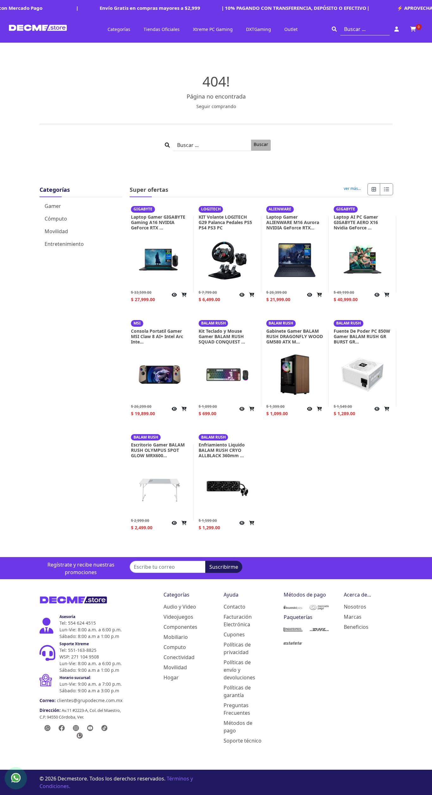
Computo (175, 647)
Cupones (234, 634)
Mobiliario (176, 637)
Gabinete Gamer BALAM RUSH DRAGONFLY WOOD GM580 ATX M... (294, 336)
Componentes (180, 626)
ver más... (352, 188)
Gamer (53, 206)
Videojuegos (178, 616)
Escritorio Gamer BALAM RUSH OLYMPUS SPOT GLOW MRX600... (158, 450)
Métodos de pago (238, 726)
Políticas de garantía (237, 691)
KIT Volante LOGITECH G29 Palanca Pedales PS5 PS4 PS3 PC (225, 222)
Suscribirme (223, 566)
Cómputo (56, 218)
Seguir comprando (216, 106)
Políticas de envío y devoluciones (239, 670)
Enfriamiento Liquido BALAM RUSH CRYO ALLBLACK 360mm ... (222, 450)
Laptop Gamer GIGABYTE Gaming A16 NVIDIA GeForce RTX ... (158, 222)
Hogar (171, 677)
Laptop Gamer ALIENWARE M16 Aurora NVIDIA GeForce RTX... (292, 222)
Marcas (352, 616)
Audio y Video (180, 606)
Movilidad (56, 231)
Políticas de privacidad (237, 648)
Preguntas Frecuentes (237, 709)
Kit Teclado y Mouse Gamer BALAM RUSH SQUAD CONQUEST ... (222, 336)
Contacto (234, 606)
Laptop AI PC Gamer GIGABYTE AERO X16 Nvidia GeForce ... (356, 222)
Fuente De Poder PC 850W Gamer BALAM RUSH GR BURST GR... (362, 336)
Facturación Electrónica (238, 620)
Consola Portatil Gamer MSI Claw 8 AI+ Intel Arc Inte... (157, 336)
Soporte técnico (243, 740)
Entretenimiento (64, 243)
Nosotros (355, 606)
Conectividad (179, 657)
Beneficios (356, 626)
